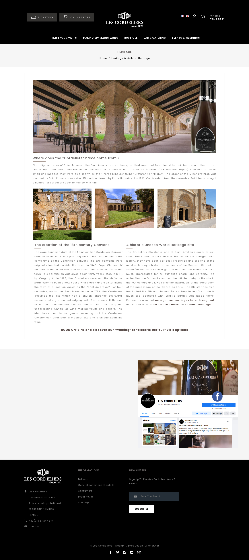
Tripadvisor (139, 551)
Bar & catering (155, 38)
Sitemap (83, 502)
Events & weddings (186, 38)
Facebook (110, 551)
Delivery (83, 479)
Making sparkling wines (100, 38)
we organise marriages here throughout (185, 300)
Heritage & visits (64, 38)
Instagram (124, 551)
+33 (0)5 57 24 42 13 (41, 520)
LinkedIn (131, 551)
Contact (34, 526)
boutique (131, 38)
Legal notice (86, 496)
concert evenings (198, 304)
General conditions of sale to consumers (96, 487)
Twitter (117, 551)
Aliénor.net (152, 545)
